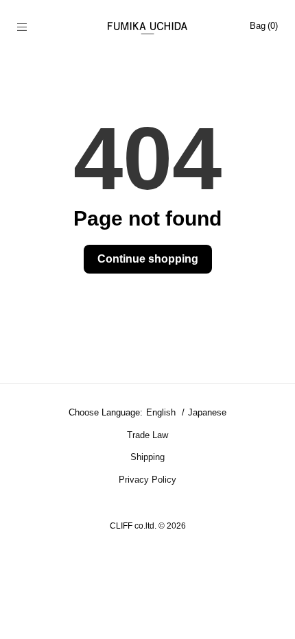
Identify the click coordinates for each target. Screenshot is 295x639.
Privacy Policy (147, 479)
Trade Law (147, 435)
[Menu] (29, 28)
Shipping (147, 457)
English (162, 412)
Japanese (207, 412)
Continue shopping (147, 259)
